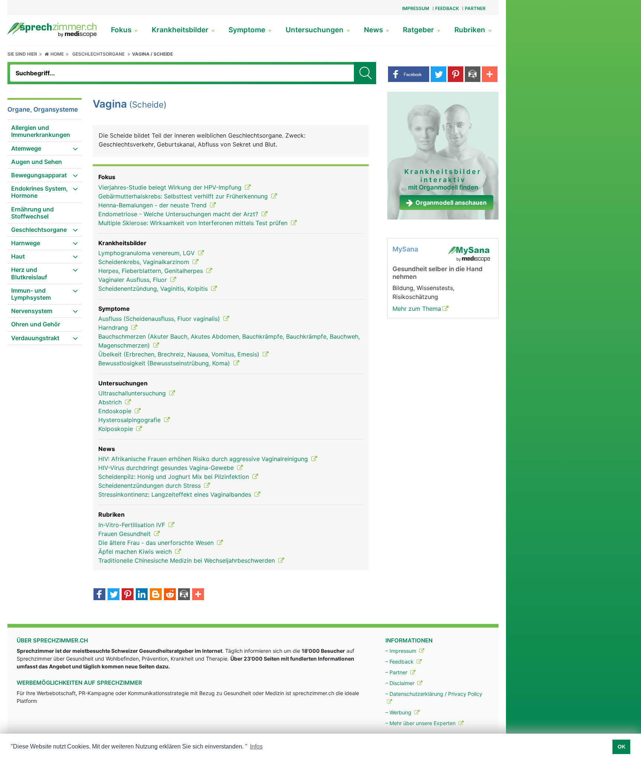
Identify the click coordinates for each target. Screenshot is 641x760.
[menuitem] (44, 131)
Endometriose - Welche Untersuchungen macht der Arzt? (179, 214)
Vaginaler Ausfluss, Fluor (133, 279)
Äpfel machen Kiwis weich (136, 551)
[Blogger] (155, 595)
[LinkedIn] (141, 595)
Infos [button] (256, 746)
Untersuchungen (315, 30)
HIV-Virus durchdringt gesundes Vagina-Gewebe (167, 467)
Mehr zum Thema (416, 308)
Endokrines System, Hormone (39, 192)
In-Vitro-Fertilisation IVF (132, 525)
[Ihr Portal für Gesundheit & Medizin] (51, 29)
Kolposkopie (116, 428)
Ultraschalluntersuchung (133, 393)
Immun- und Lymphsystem (31, 294)
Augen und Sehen (36, 161)
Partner (475, 8)
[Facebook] (99, 595)
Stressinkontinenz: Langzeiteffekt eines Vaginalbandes (175, 494)
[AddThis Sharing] (198, 595)
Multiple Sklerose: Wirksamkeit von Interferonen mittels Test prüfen (193, 223)
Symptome (248, 30)
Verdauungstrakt (35, 338)
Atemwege (26, 148)
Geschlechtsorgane (98, 54)
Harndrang (114, 327)
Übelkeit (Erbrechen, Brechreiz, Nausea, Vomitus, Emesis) (179, 354)
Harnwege (25, 243)
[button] (408, 74)
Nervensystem (31, 311)
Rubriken (470, 30)
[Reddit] (170, 595)
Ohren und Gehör (35, 324)
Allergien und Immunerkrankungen (40, 131)
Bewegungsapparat (39, 175)
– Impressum (401, 651)
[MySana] (468, 253)
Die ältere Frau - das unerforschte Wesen (157, 542)
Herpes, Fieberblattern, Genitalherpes (151, 270)
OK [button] (621, 747)
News (374, 30)
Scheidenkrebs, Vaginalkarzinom (144, 262)
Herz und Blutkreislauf (29, 273)
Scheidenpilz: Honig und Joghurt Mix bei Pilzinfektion (174, 476)
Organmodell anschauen (451, 202)
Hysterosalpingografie (130, 420)
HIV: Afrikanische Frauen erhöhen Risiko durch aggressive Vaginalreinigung (204, 459)
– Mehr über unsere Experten (421, 723)
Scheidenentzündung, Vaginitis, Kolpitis (154, 288)
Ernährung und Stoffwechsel (32, 212)
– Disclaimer (400, 683)
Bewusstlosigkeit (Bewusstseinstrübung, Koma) (165, 363)
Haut (18, 256)
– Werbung (399, 712)
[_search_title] (365, 73)
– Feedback (400, 661)
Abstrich (111, 402)
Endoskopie (115, 411)
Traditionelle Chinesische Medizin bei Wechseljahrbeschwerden (187, 560)
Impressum (415, 8)
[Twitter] (113, 595)
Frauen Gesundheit (125, 533)
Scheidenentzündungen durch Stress (150, 485)
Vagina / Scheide (152, 54)
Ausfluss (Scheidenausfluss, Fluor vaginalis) (160, 318)
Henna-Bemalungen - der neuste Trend (153, 205)
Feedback (447, 8)
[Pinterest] (127, 595)
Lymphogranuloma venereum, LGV (147, 253)
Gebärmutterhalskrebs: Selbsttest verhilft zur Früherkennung (184, 196)
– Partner (397, 672)
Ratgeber (419, 30)
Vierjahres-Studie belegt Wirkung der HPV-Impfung (170, 187)
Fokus (122, 30)
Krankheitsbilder (181, 30)
